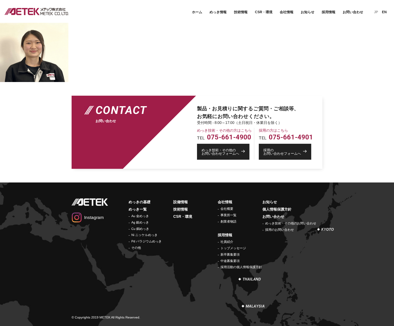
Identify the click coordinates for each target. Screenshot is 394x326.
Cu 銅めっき (140, 229)
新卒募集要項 (230, 254)
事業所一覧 (228, 215)
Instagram (94, 217)
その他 (136, 247)
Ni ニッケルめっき (144, 235)
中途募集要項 (230, 261)
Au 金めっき (140, 216)
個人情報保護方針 (277, 209)
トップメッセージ (233, 248)
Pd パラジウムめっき (146, 241)
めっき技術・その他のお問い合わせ (290, 223)
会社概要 (226, 208)
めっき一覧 (138, 209)
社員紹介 (226, 242)
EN (384, 12)
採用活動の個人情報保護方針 (241, 267)
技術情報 (241, 12)
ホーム (197, 12)
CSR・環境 (263, 12)
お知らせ (307, 12)
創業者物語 (228, 221)
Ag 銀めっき (140, 222)
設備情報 (180, 202)
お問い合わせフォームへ (220, 151)
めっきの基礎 (139, 202)
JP (376, 12)
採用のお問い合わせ (279, 229)
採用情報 (225, 235)
